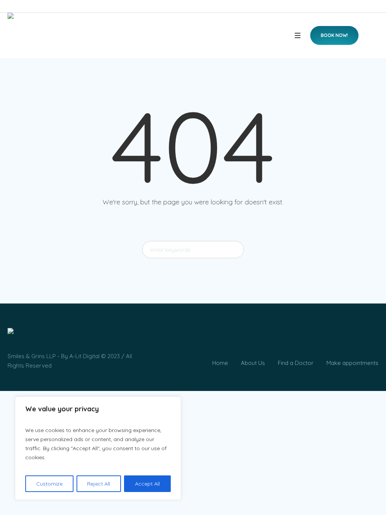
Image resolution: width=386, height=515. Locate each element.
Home (220, 362)
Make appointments (352, 362)
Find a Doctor (296, 362)
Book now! (334, 35)
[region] (98, 448)
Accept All (147, 483)
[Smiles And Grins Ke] (11, 332)
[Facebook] (329, 339)
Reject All (98, 483)
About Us (253, 362)
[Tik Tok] (357, 339)
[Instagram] (343, 339)
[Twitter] (371, 339)
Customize (49, 483)
